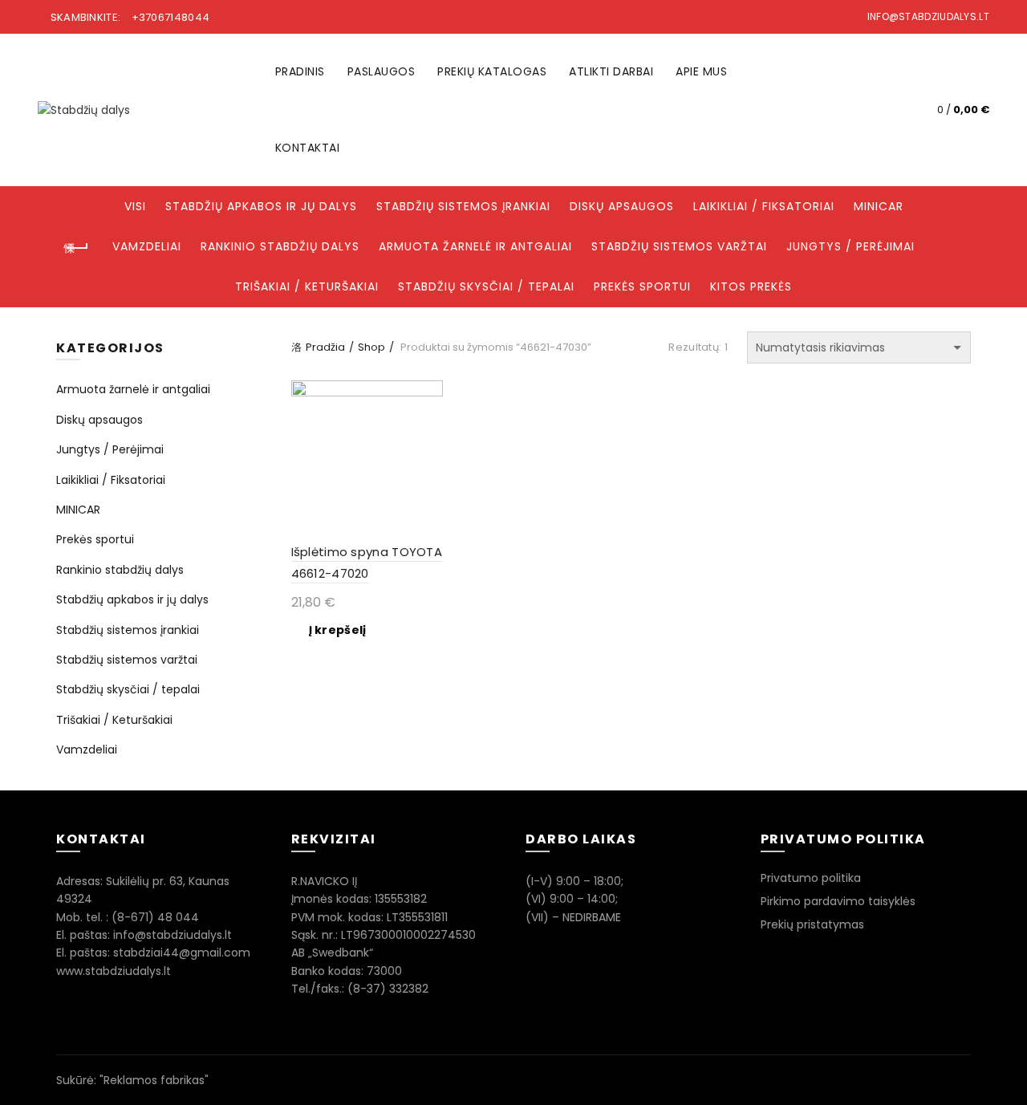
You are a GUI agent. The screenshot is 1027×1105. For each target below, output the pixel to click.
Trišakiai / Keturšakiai (307, 286)
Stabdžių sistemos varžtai (679, 246)
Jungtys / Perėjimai (850, 246)
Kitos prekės (751, 286)
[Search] (886, 110)
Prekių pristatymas (812, 924)
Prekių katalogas (491, 71)
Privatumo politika (811, 878)
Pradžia (325, 347)
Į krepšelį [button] (338, 630)
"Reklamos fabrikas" (154, 1080)
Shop (371, 347)
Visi (135, 206)
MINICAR (878, 206)
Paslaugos (381, 71)
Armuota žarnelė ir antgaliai (475, 246)
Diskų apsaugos (622, 206)
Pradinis (300, 71)
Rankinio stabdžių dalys (280, 246)
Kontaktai (307, 148)
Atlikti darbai (611, 71)
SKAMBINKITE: (128, 17)
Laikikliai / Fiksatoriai (763, 206)
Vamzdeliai (146, 246)
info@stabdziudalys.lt (928, 16)
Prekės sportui (642, 286)
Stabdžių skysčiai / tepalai (486, 286)
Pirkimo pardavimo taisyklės (838, 901)
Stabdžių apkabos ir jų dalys (261, 206)
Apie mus (701, 71)
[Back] (76, 248)
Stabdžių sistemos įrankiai (463, 206)
